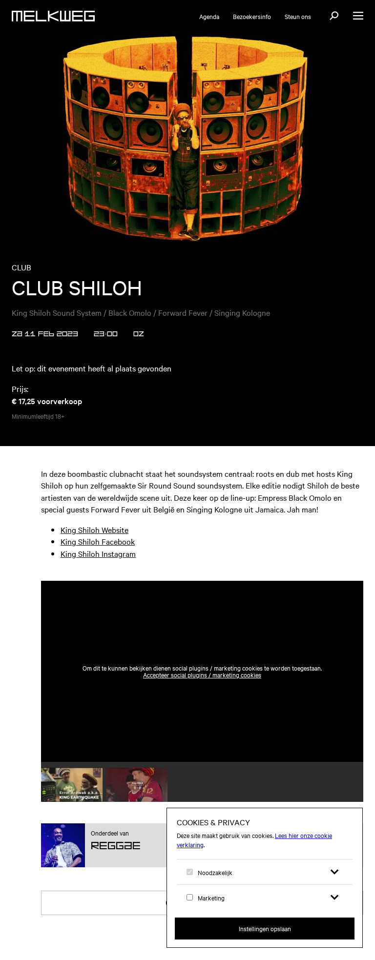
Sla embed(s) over (315, 556)
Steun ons (298, 16)
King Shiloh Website (94, 529)
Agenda (209, 16)
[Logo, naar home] (53, 16)
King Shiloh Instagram (98, 553)
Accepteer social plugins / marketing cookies (202, 674)
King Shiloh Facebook (98, 541)
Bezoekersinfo (252, 16)
